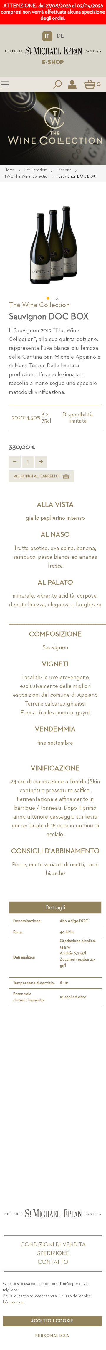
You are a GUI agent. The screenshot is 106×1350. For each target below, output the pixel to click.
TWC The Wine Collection (27, 176)
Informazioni (13, 1302)
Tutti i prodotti (36, 170)
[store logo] (53, 50)
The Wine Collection (39, 304)
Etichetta (64, 170)
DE (60, 36)
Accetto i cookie (52, 1321)
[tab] (55, 907)
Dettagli (55, 907)
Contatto (53, 1262)
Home (10, 170)
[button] (47, 36)
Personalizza (52, 1336)
